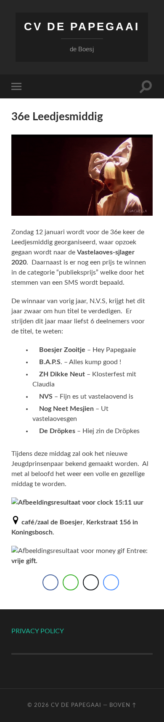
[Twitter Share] (91, 582)
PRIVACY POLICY (37, 631)
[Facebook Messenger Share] (111, 582)
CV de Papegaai (82, 26)
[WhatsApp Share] (71, 582)
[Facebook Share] (50, 582)
